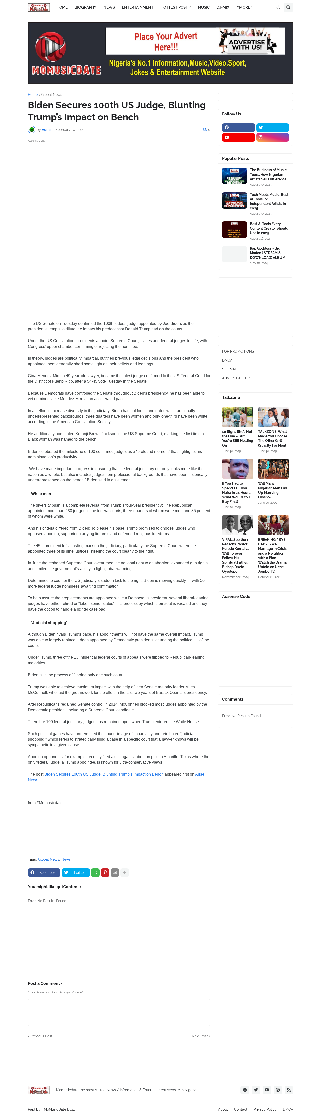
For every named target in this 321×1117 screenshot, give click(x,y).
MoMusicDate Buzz (59, 1109)
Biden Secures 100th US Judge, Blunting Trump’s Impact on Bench (104, 774)
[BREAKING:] (273, 525)
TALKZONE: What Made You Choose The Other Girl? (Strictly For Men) (272, 439)
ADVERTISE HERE (237, 378)
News (66, 859)
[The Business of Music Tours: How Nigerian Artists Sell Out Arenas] (234, 176)
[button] (278, 7)
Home (33, 94)
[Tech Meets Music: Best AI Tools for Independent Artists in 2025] (234, 200)
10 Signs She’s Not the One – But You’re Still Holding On (237, 439)
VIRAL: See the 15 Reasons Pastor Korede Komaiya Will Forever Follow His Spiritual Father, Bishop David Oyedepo (236, 555)
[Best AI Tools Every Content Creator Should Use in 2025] (234, 229)
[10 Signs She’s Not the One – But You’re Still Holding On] (237, 417)
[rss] (289, 1090)
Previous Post (41, 1036)
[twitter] (272, 127)
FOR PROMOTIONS (238, 351)
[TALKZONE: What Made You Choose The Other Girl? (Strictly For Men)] (273, 417)
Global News (51, 94)
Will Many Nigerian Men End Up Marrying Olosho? (272, 490)
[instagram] (272, 137)
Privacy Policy (265, 1109)
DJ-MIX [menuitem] (223, 7)
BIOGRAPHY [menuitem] (85, 7)
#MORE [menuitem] (243, 7)
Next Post (200, 1036)
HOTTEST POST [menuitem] (174, 7)
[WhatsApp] (95, 872)
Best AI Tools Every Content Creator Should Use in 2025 (269, 228)
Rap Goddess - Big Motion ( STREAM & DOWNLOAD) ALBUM (267, 252)
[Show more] (124, 872)
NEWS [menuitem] (109, 7)
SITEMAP (229, 369)
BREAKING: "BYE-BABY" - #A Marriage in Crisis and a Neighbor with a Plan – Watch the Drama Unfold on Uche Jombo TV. (272, 555)
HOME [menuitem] (62, 7)
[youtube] (238, 137)
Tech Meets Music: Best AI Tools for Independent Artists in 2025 (269, 201)
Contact (240, 1109)
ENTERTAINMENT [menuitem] (137, 7)
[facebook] (238, 127)
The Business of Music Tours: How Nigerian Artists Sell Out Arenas (268, 174)
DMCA (227, 360)
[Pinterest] (105, 872)
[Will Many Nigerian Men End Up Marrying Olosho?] (273, 469)
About (223, 1109)
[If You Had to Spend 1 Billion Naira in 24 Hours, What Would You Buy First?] (237, 469)
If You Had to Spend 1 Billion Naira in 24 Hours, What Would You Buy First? (236, 492)
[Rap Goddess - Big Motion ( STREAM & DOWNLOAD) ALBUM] (234, 254)
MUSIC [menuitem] (204, 7)
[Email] (115, 872)
